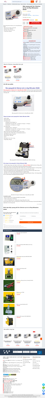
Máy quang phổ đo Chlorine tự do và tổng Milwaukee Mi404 (17, 77)
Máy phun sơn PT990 (20, 292)
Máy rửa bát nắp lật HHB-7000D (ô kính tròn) (24, 244)
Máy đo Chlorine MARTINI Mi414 (8, 77)
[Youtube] (6, 351)
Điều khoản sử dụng (36, 368)
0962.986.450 (29, 32)
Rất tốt (10, 217)
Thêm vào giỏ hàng (35, 23)
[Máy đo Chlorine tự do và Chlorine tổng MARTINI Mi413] (27, 335)
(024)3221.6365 (26, 31)
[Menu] (40, 1)
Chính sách (34, 362)
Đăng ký (40, 353)
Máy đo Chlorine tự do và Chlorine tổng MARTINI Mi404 (17, 342)
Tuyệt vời (11, 215)
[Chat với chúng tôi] (43, 393)
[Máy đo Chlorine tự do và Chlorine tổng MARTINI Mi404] (17, 335)
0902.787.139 (30, 28)
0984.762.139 (29, 36)
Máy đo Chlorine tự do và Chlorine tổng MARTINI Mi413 (27, 342)
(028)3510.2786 (26, 29)
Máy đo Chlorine (36, 15)
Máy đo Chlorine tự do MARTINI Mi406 (8, 341)
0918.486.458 (29, 30)
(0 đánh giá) (29, 11)
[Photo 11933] (12, 15)
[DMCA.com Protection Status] (12, 374)
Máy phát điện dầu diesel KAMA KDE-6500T (24, 256)
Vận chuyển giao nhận (26, 362)
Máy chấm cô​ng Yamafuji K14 (22, 232)
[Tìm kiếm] (32, 1)
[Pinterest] (7, 353)
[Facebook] (4, 351)
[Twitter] (5, 353)
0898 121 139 (32, 57)
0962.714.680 (34, 30)
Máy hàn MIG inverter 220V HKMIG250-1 (24, 316)
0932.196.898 (35, 28)
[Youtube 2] (9, 351)
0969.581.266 (29, 35)
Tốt (10, 218)
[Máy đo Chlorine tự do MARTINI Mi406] (7, 335)
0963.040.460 (30, 34)
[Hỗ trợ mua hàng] (43, 387)
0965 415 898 (33, 59)
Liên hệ (24, 365)
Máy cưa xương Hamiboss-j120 (22, 304)
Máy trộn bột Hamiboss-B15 (21, 268)
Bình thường (11, 220)
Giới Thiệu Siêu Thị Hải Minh (27, 359)
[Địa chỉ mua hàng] (43, 384)
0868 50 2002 (33, 58)
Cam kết (34, 359)
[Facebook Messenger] (43, 390)
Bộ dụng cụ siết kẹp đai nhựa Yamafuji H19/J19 (25, 280)
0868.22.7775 (30, 33)
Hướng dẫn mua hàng (36, 365)
